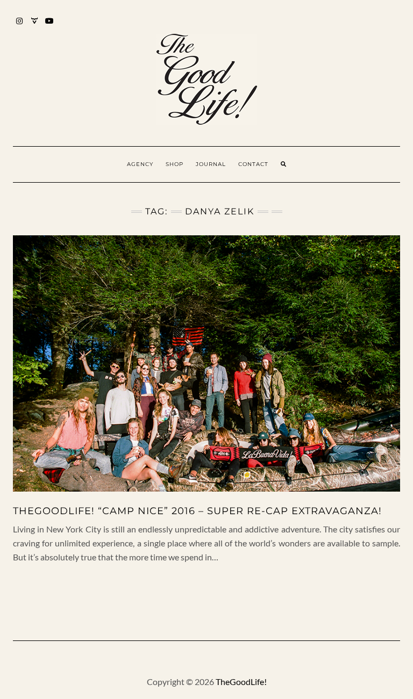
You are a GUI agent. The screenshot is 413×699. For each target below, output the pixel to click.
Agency (140, 164)
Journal (211, 164)
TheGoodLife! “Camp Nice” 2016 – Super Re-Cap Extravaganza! (197, 511)
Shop (174, 164)
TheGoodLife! (241, 681)
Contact (253, 164)
